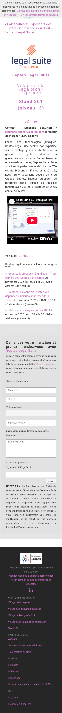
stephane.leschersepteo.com (24, 131)
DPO (10, 691)
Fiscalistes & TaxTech (19, 704)
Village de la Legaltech (20, 602)
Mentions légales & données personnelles (31, 575)
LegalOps (13, 697)
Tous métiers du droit (19, 652)
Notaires (12, 658)
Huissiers (13, 671)
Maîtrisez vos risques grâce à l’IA (27, 310)
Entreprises (14, 678)
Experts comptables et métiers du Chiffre (30, 684)
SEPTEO (23, 255)
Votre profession (15, 407)
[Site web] (27, 122)
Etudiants (13, 665)
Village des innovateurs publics (24, 608)
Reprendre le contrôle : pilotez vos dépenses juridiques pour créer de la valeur (27, 296)
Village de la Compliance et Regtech (27, 621)
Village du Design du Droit (22, 615)
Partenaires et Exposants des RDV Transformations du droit (28, 26)
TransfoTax (14, 628)
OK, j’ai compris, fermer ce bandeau (39, 14)
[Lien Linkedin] (35, 122)
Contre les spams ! (16, 462)
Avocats (12, 639)
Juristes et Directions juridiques (25, 645)
